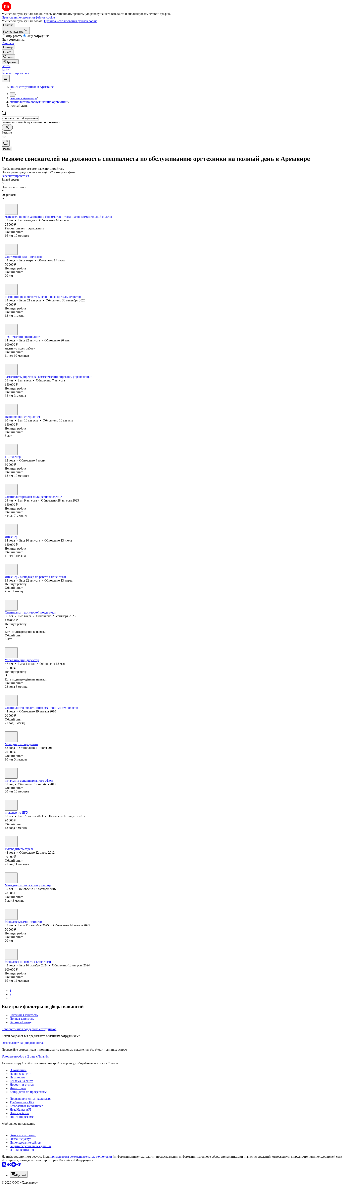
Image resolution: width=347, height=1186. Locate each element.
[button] (6, 66)
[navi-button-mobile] (6, 78)
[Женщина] (11, 289)
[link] (8, 56)
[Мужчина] (11, 209)
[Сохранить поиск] (6, 143)
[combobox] (20, 118)
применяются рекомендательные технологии (81, 1156)
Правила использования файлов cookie (70, 21)
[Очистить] (7, 127)
